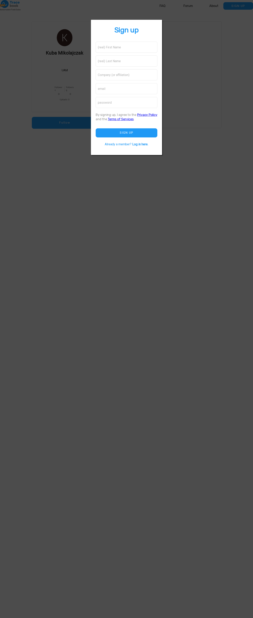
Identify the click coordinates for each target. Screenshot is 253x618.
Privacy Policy (147, 115)
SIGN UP (126, 132)
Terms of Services (120, 119)
